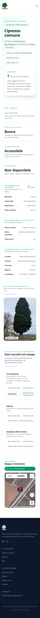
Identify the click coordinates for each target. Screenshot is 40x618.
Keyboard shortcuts (19, 507)
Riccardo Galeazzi (24, 610)
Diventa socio (7, 580)
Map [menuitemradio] (10, 476)
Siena (32, 44)
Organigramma (7, 572)
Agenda (5, 557)
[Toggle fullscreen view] (32, 476)
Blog (3, 561)
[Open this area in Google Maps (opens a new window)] (9, 506)
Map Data (27, 507)
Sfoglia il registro (8, 553)
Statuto (4, 576)
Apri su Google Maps (17, 469)
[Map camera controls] (32, 495)
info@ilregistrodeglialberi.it (12, 595)
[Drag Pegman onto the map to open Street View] (32, 503)
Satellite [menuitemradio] (21, 476)
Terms (33, 507)
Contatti (5, 584)
